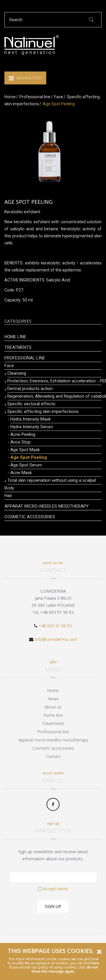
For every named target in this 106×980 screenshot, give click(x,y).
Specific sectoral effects (31, 403)
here (95, 963)
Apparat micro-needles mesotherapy (46, 506)
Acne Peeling (22, 434)
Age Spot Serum (26, 465)
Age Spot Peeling (28, 457)
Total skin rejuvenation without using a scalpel (51, 480)
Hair (8, 495)
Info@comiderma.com (55, 639)
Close (99, 951)
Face (58, 96)
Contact (53, 756)
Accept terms (55, 888)
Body (9, 488)
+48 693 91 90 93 (55, 626)
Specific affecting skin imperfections (43, 411)
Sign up (53, 906)
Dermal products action (30, 388)
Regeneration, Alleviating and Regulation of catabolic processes (54, 396)
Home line (15, 336)
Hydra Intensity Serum (31, 426)
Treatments (18, 347)
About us (53, 707)
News (53, 698)
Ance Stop (20, 442)
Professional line (34, 96)
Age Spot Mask (25, 449)
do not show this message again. (65, 969)
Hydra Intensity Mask (30, 419)
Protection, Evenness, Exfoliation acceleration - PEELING (54, 381)
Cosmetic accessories (29, 516)
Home (10, 96)
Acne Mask (21, 472)
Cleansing (16, 373)
